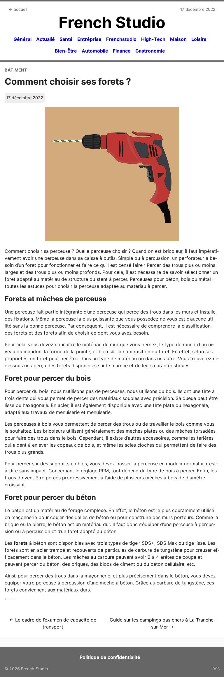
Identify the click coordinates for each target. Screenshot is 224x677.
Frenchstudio (121, 39)
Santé (66, 39)
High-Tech (153, 39)
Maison (178, 39)
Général (22, 39)
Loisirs (198, 39)
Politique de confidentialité (110, 657)
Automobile (95, 51)
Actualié (45, 39)
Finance (122, 51)
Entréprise (89, 39)
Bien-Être (66, 51)
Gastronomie (150, 51)
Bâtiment (16, 69)
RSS (216, 668)
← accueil (18, 9)
